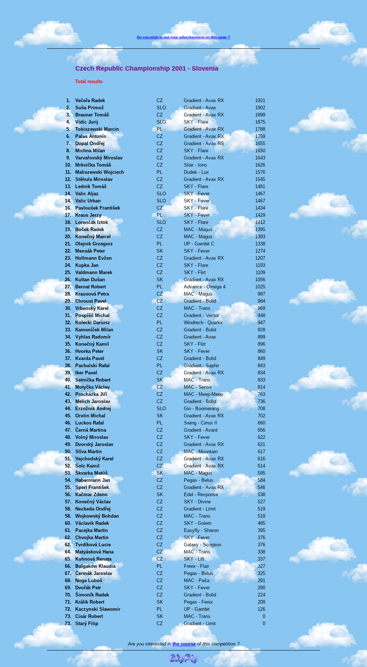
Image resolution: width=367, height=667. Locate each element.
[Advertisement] (183, 19)
